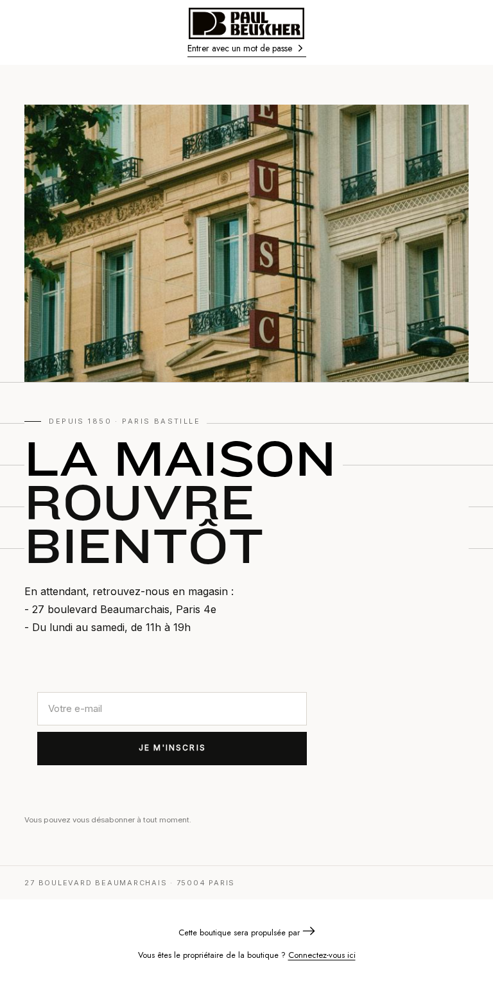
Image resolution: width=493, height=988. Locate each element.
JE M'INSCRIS (172, 747)
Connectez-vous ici (322, 955)
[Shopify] (308, 932)
